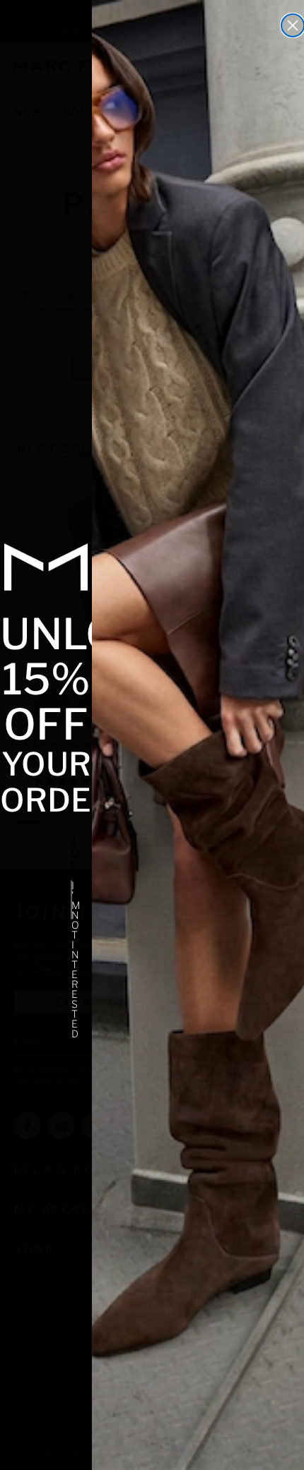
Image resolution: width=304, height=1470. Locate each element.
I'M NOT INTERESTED (71, 900)
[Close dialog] (292, 25)
